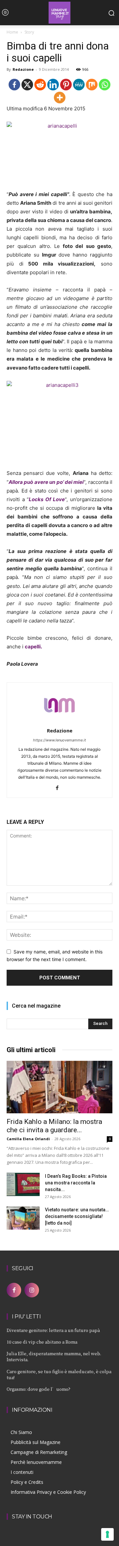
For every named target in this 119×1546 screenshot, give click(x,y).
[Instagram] (31, 1290)
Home (12, 32)
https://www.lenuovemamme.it (59, 740)
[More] (59, 97)
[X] (27, 84)
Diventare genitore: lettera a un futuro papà (53, 1330)
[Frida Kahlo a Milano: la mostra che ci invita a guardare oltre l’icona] (59, 1087)
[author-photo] (59, 721)
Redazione (23, 69)
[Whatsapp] (104, 84)
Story (29, 32)
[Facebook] (14, 84)
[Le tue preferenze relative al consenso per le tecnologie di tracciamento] (107, 1534)
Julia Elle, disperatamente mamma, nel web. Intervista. (54, 1356)
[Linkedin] (53, 84)
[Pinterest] (66, 84)
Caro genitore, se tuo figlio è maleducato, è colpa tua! (59, 1374)
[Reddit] (40, 84)
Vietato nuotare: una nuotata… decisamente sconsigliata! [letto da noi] (77, 1216)
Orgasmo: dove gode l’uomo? (38, 1389)
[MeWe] (79, 84)
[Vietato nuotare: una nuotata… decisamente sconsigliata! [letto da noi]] (23, 1218)
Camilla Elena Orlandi (28, 1138)
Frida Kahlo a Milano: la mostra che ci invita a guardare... (54, 1126)
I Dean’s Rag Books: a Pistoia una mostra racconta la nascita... (76, 1182)
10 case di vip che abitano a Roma (42, 1342)
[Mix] (92, 84)
